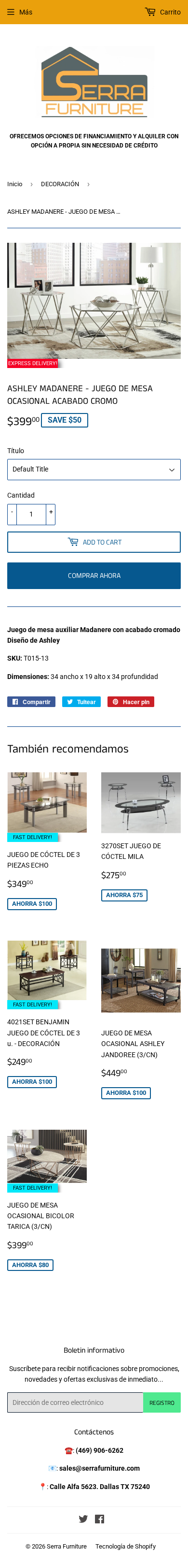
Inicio (14, 184)
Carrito (170, 12)
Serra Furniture (67, 1546)
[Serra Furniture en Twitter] (83, 1520)
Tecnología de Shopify (125, 1546)
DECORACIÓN (60, 184)
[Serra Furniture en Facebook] (99, 1520)
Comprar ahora (94, 575)
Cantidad (21, 495)
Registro (162, 1402)
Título (15, 451)
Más (25, 12)
